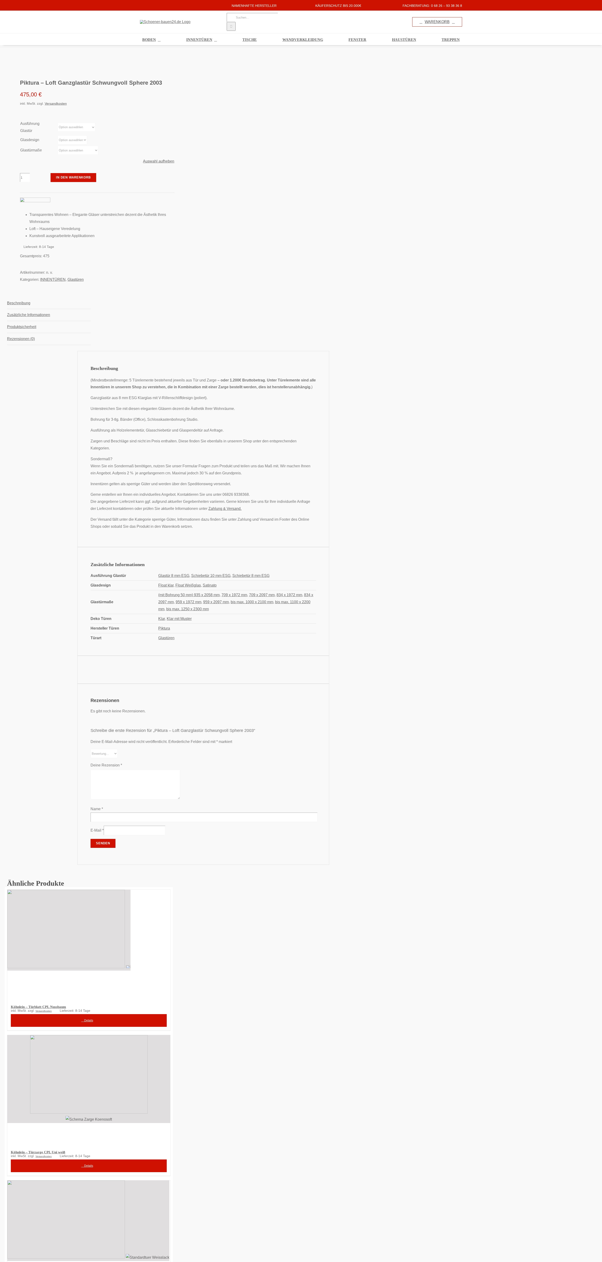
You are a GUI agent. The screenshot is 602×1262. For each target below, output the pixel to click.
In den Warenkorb (73, 177)
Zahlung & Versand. (225, 509)
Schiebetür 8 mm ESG (250, 576)
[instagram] (148, 5)
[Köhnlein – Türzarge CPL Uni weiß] (88, 1089)
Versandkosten (56, 103)
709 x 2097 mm (262, 595)
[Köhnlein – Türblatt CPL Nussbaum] (88, 944)
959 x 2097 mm (216, 602)
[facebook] (141, 5)
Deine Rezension (106, 765)
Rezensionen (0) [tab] (21, 339)
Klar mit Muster (179, 619)
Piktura (164, 628)
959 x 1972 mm (188, 602)
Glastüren (75, 280)
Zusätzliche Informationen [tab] (28, 315)
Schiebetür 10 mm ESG (210, 576)
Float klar (166, 585)
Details (88, 1020)
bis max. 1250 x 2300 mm (187, 609)
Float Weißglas (188, 585)
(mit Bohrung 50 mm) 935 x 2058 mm (189, 595)
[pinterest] (156, 5)
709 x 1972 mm (234, 595)
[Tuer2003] (84, 63)
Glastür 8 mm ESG (173, 576)
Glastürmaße (31, 150)
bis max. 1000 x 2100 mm (252, 602)
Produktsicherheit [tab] (21, 327)
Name (97, 809)
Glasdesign (29, 140)
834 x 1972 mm (289, 595)
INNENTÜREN (53, 280)
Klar (161, 619)
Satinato (210, 585)
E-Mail (97, 830)
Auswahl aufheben (158, 161)
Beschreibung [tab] (18, 303)
